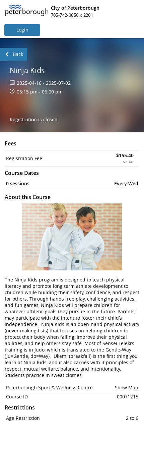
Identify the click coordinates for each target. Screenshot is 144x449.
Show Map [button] (126, 387)
